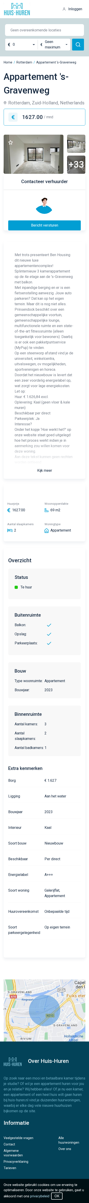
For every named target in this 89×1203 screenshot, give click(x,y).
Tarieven (10, 1168)
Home (8, 62)
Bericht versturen (44, 225)
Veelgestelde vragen (18, 1138)
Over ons (64, 1149)
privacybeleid (39, 1196)
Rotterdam (24, 62)
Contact (9, 1144)
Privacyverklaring (16, 1161)
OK (57, 1196)
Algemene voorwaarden (13, 1153)
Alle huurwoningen (68, 1140)
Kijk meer (44, 470)
